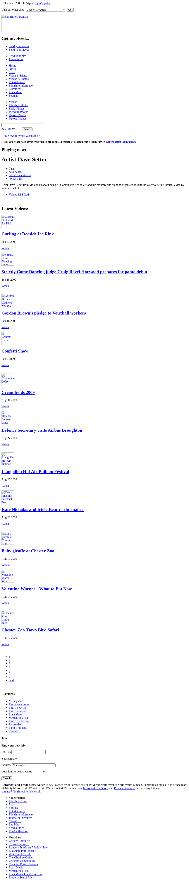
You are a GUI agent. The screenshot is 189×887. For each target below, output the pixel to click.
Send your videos (19, 49)
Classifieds (15, 88)
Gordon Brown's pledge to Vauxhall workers (43, 313)
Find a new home (19, 704)
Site (4, 129)
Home (12, 65)
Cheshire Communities (22, 860)
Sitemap (13, 95)
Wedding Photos (18, 111)
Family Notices (18, 727)
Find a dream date (19, 721)
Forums (13, 807)
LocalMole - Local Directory (25, 874)
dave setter (15, 171)
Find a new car (17, 707)
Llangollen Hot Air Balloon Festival (35, 471)
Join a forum (16, 59)
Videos (13, 101)
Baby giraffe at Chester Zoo (27, 550)
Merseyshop (16, 701)
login (38, 3)
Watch (5, 248)
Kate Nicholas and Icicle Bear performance (42, 509)
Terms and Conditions (95, 788)
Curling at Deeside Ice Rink (27, 233)
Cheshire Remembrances (23, 864)
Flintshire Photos (18, 105)
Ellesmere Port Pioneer (22, 850)
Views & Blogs (18, 75)
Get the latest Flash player (120, 141)
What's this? (33, 135)
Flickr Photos (16, 108)
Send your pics (17, 55)
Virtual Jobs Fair (18, 717)
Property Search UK (21, 877)
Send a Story (16, 827)
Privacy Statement (124, 788)
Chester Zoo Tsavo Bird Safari (30, 630)
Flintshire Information (21, 85)
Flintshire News (18, 801)
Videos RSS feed (19, 194)
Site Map (14, 824)
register (46, 3)
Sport (12, 72)
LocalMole (15, 92)
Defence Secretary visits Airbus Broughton (41, 430)
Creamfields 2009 (18, 392)
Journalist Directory (20, 817)
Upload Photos (17, 115)
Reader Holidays (18, 831)
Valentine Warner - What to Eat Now (36, 588)
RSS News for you (12, 135)
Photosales (15, 724)
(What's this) (16, 178)
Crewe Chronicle (19, 844)
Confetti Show (14, 351)
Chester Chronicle (19, 840)
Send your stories (19, 46)
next (11, 680)
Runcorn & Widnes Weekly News (29, 847)
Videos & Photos (19, 78)
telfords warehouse (20, 175)
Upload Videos (17, 118)
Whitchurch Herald (20, 854)
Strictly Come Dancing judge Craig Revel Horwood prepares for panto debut (74, 271)
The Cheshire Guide (20, 857)
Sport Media (16, 867)
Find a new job (17, 711)
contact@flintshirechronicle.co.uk (21, 791)
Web (14, 129)
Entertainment (17, 82)
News (12, 68)
